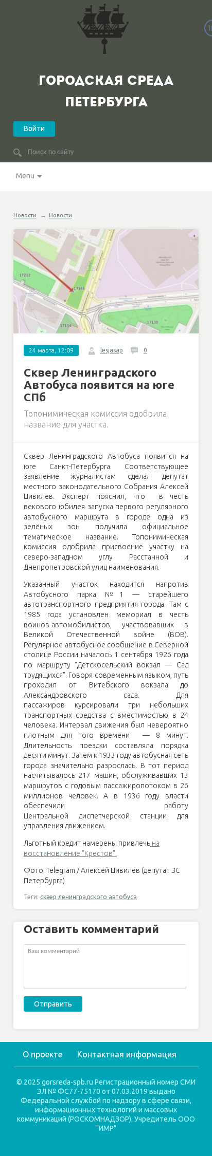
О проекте (42, 1054)
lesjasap (111, 350)
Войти (34, 128)
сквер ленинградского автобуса (88, 896)
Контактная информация (126, 1054)
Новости (25, 215)
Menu (25, 176)
